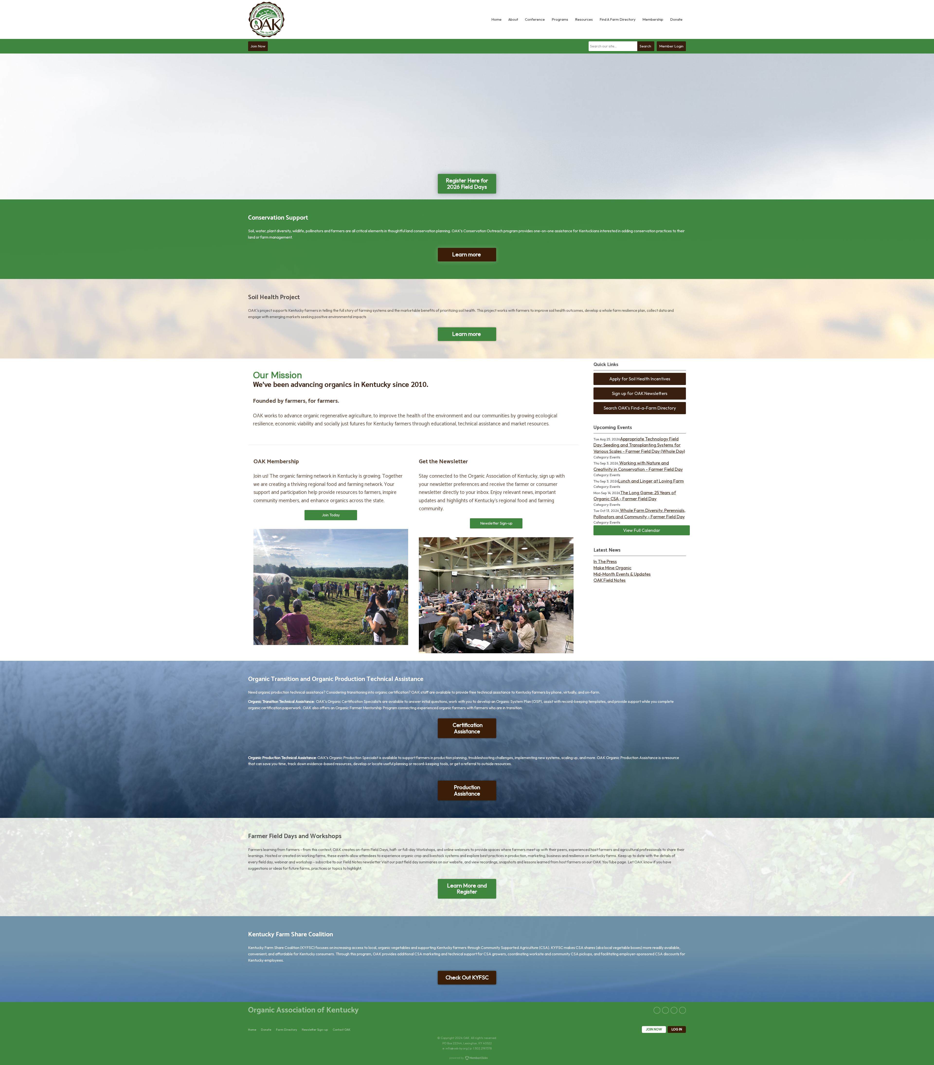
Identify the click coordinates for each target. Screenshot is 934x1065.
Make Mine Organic (612, 568)
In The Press (605, 561)
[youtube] (682, 1010)
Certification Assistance (467, 728)
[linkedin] (665, 1010)
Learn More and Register (467, 888)
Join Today (331, 514)
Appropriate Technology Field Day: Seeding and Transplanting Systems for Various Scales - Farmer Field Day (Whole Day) (639, 445)
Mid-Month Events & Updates (622, 574)
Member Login (671, 46)
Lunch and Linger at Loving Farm (651, 481)
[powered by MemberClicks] (467, 1058)
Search (645, 46)
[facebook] (657, 1010)
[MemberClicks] (266, 19)
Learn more (467, 254)
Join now (654, 1029)
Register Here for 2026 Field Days (467, 183)
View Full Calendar (641, 530)
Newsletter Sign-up (496, 523)
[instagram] (674, 1010)
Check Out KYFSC (467, 977)
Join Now (258, 46)
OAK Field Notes (609, 580)
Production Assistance (467, 790)
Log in (677, 1029)
